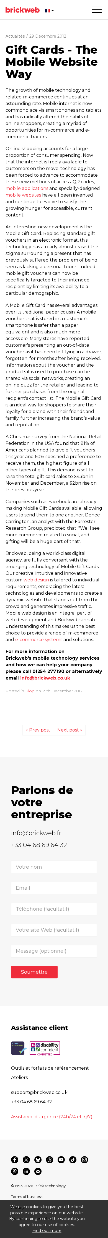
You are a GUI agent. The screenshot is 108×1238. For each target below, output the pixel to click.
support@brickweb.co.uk (39, 1092)
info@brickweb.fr (36, 833)
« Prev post (38, 730)
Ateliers (19, 1077)
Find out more (46, 1230)
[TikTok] (73, 1159)
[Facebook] (14, 1159)
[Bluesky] (38, 1159)
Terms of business (26, 1196)
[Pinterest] (14, 1171)
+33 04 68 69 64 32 (39, 845)
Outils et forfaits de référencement (50, 1068)
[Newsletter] (38, 1171)
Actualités (15, 36)
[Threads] (49, 1159)
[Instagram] (84, 1159)
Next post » (69, 730)
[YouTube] (61, 1159)
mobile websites (23, 195)
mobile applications (27, 188)
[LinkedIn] (26, 1171)
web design (36, 580)
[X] (26, 1159)
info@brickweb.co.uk (45, 678)
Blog (30, 690)
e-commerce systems (38, 639)
